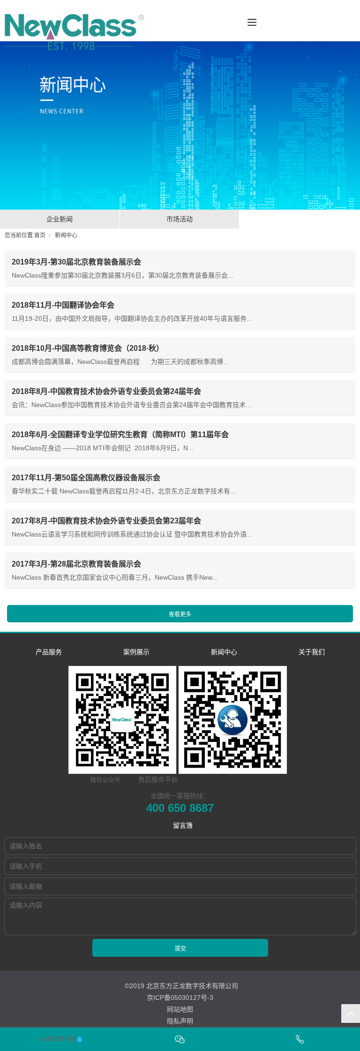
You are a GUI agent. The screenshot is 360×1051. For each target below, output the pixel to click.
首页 (39, 235)
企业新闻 (59, 219)
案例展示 (136, 652)
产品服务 (49, 652)
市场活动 (179, 219)
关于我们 (312, 652)
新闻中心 (66, 235)
